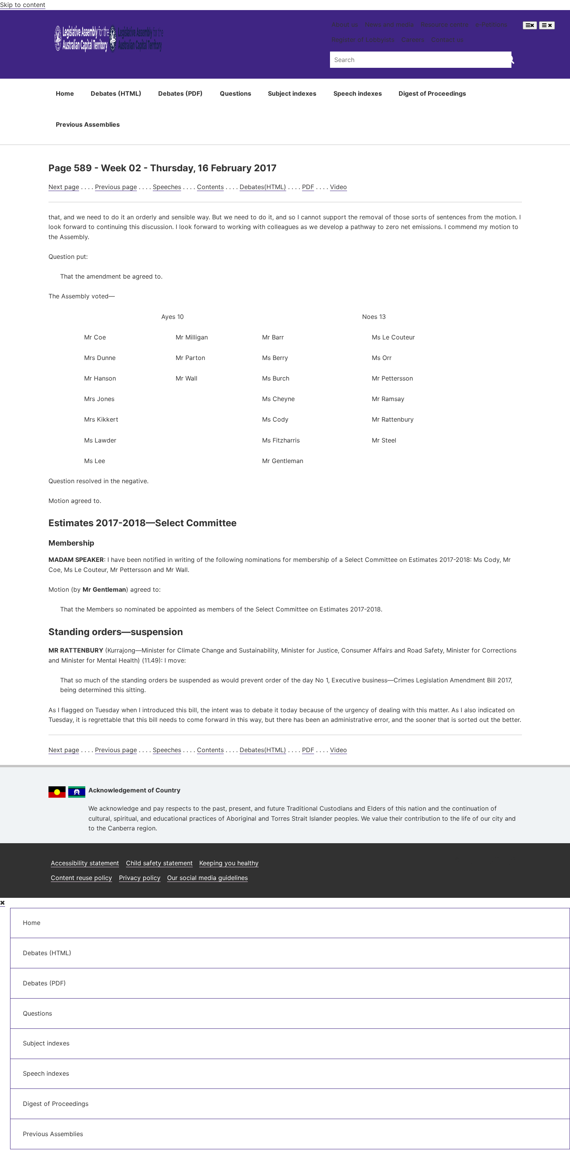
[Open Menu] (530, 25)
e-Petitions (491, 24)
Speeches (167, 187)
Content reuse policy (81, 878)
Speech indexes (357, 93)
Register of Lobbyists (363, 39)
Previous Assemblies (88, 124)
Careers (412, 39)
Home (65, 93)
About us (345, 24)
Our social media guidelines (207, 878)
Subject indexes (292, 93)
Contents (210, 187)
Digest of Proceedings (432, 93)
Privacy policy (140, 878)
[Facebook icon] (476, 860)
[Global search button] (510, 59)
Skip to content (22, 5)
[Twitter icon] (495, 860)
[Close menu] (2, 903)
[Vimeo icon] (513, 860)
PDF (308, 187)
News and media (389, 24)
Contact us (447, 39)
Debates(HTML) (263, 187)
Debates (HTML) (116, 93)
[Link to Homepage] (109, 40)
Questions (235, 93)
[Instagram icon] (457, 860)
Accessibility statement (85, 863)
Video (338, 187)
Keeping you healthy (229, 863)
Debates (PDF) (180, 93)
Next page (63, 187)
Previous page (116, 187)
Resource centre (444, 24)
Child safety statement (159, 863)
